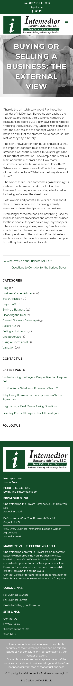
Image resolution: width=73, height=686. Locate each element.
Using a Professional (15, 342)
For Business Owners (15, 594)
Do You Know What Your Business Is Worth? (30, 388)
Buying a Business (14, 309)
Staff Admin (10, 634)
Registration (37, 7)
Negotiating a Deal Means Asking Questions (30, 406)
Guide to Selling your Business (21, 605)
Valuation (8, 347)
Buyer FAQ (9, 304)
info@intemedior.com (24, 491)
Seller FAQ (9, 325)
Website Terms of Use (16, 629)
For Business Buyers (15, 599)
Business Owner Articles (18, 293)
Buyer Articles (11, 298)
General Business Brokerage (20, 320)
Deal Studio (45, 680)
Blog (5, 288)
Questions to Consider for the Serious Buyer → (41, 267)
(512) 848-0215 (41, 3)
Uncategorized (12, 336)
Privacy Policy (11, 623)
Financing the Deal (14, 315)
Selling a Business (14, 331)
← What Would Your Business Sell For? (27, 261)
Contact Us (10, 618)
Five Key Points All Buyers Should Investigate (31, 413)
